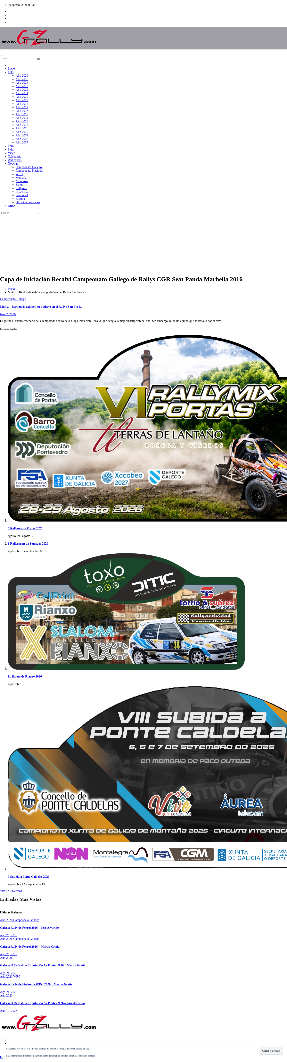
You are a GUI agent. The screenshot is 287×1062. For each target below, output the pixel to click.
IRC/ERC (22, 191)
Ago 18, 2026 (8, 1010)
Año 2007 (22, 142)
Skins (11, 149)
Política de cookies (86, 1055)
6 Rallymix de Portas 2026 (25, 528)
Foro (11, 146)
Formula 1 (22, 195)
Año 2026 (22, 75)
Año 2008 (22, 139)
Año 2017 (22, 107)
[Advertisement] (143, 244)
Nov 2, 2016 (8, 314)
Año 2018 (22, 103)
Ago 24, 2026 (8, 954)
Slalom (20, 184)
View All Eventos (11, 891)
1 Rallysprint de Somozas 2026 (28, 543)
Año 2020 (22, 96)
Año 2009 (22, 135)
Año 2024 (22, 82)
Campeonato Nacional (29, 170)
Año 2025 (22, 79)
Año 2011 (22, 128)
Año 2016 (22, 110)
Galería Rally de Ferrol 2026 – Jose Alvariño (29, 927)
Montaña (21, 177)
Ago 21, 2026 (8, 973)
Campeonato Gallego (29, 167)
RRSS (12, 205)
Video (11, 153)
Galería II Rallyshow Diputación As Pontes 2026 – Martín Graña (43, 965)
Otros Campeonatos (28, 202)
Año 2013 (22, 121)
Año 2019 (22, 100)
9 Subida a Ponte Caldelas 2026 (28, 876)
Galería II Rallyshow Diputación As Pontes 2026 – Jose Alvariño (42, 1003)
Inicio (11, 68)
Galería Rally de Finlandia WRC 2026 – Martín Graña (36, 984)
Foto (10, 72)
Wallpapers (14, 160)
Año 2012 (22, 124)
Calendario (14, 156)
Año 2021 (22, 93)
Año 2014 (22, 117)
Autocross (22, 181)
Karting (20, 198)
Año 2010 (22, 132)
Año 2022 (22, 89)
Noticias (13, 163)
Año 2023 (22, 86)
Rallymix (21, 188)
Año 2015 (22, 114)
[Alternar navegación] (1, 55)
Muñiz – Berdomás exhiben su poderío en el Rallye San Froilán (41, 306)
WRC (19, 174)
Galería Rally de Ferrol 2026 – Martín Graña (30, 946)
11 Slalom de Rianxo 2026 (25, 676)
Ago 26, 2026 (8, 935)
